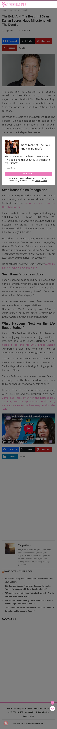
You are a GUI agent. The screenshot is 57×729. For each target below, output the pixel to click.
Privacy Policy (42, 712)
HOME (9, 709)
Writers (47, 709)
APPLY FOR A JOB (15, 712)
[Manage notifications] (6, 723)
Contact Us (29, 712)
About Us (38, 709)
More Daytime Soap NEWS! (18, 571)
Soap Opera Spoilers (23, 709)
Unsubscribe (28, 716)
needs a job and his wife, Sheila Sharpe (28, 344)
